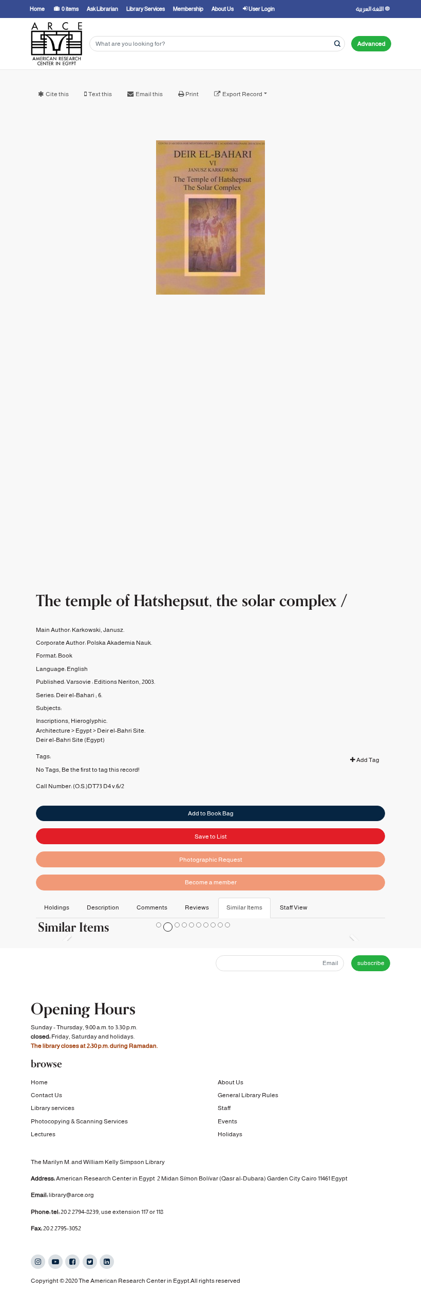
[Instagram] (38, 1262)
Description (103, 907)
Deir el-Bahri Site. (121, 730)
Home (39, 1082)
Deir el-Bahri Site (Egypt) (70, 739)
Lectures (43, 1134)
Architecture (53, 730)
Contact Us (46, 1095)
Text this (100, 94)
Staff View (294, 907)
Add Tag (367, 759)
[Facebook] (72, 1262)
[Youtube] (55, 1262)
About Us (230, 1082)
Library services (52, 1108)
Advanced (371, 43)
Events (227, 1121)
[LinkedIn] (107, 1262)
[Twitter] (90, 1262)
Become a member (211, 882)
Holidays (230, 1134)
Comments (152, 907)
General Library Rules (248, 1095)
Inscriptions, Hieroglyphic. (71, 720)
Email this (149, 94)
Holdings (56, 907)
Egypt (83, 730)
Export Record (242, 94)
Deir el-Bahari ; (76, 695)
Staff (224, 1108)
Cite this (57, 94)
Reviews (197, 907)
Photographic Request (210, 859)
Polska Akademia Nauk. (119, 642)
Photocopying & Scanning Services (79, 1121)
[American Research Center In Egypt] (56, 43)
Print (192, 94)
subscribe (371, 963)
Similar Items (244, 907)
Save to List (211, 836)
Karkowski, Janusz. (98, 629)
